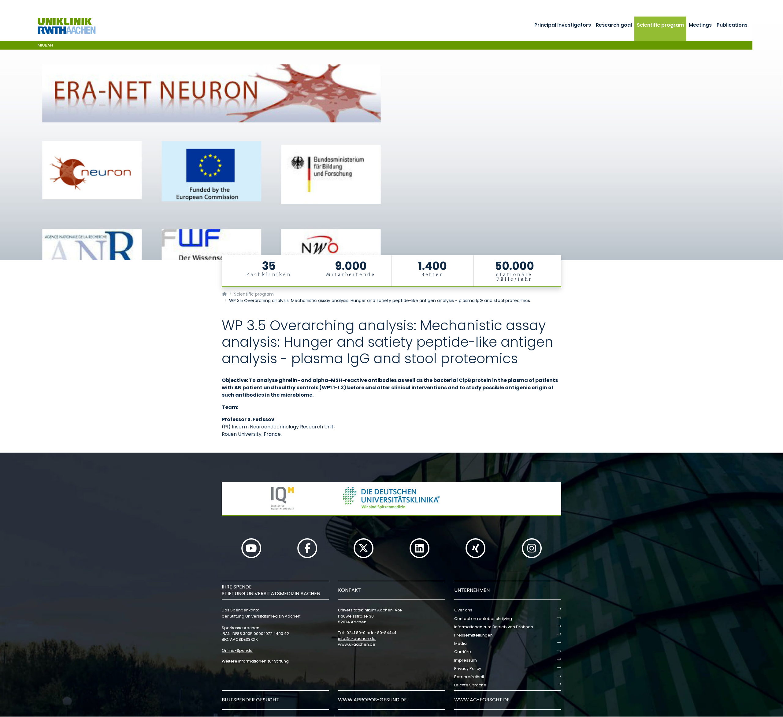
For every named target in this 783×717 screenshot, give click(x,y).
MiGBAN (45, 45)
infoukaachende (357, 638)
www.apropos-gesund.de (372, 699)
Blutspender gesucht (250, 699)
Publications (732, 24)
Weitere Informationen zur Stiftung (255, 661)
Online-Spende (237, 650)
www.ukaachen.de (356, 644)
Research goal (614, 24)
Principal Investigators (562, 24)
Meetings (700, 24)
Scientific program (660, 24)
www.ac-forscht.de (482, 699)
